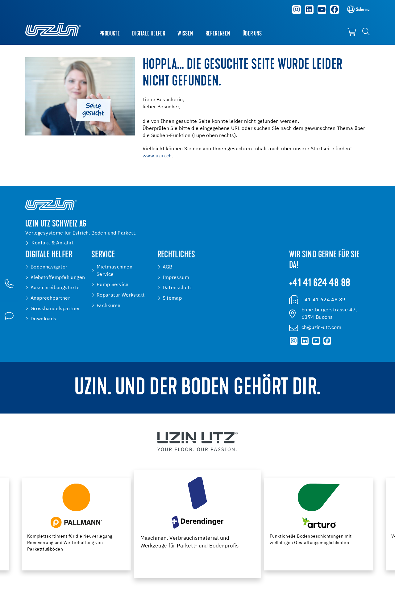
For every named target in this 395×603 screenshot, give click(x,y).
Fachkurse (109, 305)
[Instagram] (297, 10)
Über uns (252, 34)
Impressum (176, 277)
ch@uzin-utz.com (321, 327)
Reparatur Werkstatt (121, 295)
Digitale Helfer (148, 34)
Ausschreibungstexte (55, 287)
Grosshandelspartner (55, 308)
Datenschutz (177, 287)
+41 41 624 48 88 (319, 283)
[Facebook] (334, 10)
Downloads (43, 319)
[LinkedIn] (309, 10)
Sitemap (172, 298)
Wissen (185, 34)
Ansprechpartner (50, 298)
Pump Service (113, 284)
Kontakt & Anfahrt (52, 243)
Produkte (109, 34)
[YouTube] (322, 10)
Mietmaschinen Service (114, 271)
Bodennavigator (49, 267)
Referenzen (218, 34)
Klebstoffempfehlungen (58, 277)
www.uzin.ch (157, 156)
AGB (168, 267)
